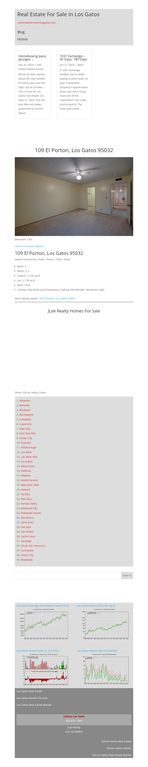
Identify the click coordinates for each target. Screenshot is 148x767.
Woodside (27, 559)
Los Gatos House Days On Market (97, 650)
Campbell (25, 419)
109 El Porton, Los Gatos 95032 (56, 298)
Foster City (25, 438)
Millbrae (26, 471)
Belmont (24, 405)
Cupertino (25, 424)
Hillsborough (28, 447)
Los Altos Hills (29, 456)
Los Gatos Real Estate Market (34, 705)
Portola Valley (29, 503)
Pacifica (25, 494)
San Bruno (27, 517)
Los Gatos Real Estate (29, 691)
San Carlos (27, 522)
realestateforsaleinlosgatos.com (36, 22)
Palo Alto (26, 499)
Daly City (24, 428)
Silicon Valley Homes (119, 748)
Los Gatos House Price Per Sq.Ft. (96, 605)
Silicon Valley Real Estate (116, 741)
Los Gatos (26, 461)
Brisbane (24, 410)
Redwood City (29, 508)
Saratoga (26, 541)
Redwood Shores (31, 513)
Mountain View (30, 485)
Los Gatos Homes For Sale (32, 698)
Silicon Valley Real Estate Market (111, 755)
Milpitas (26, 475)
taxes (80, 64)
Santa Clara (28, 536)
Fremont (26, 442)
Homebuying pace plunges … (32, 57)
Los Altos (26, 452)
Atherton (24, 400)
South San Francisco (33, 545)
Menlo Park (27, 466)
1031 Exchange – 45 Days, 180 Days (73, 57)
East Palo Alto (27, 433)
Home (22, 39)
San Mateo (27, 531)
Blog (21, 32)
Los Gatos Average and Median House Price (43, 605)
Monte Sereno (29, 480)
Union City (27, 555)
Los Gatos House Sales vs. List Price (38, 650)
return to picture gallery (29, 246)
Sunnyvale (27, 550)
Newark (25, 489)
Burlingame (26, 414)
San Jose (26, 527)
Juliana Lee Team (74, 716)
